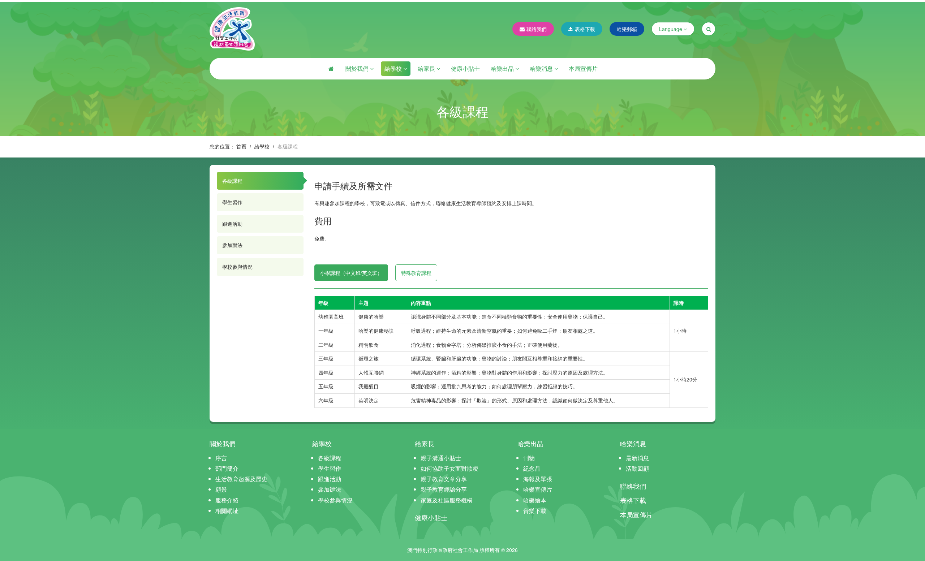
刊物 (529, 458)
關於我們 (357, 68)
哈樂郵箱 (627, 29)
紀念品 (532, 468)
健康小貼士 (465, 68)
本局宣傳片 (583, 68)
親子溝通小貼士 (441, 458)
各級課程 (232, 180)
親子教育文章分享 (444, 479)
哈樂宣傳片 (537, 489)
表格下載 (585, 29)
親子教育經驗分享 (444, 489)
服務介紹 (226, 500)
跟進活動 (232, 223)
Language (671, 29)
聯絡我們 (536, 29)
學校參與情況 (237, 266)
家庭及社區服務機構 (447, 500)
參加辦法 (232, 245)
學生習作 (232, 202)
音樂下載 (534, 510)
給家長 (427, 68)
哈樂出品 (503, 68)
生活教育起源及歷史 (241, 479)
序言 (221, 458)
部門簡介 (226, 468)
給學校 (393, 68)
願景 (221, 489)
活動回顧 (637, 468)
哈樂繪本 (534, 500)
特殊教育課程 (416, 272)
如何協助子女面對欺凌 (449, 468)
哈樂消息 (542, 68)
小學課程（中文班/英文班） (351, 272)
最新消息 (637, 458)
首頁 (241, 146)
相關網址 (226, 510)
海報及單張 (537, 479)
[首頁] (331, 68)
